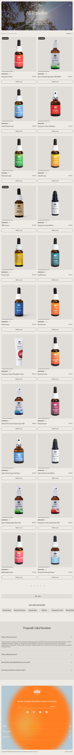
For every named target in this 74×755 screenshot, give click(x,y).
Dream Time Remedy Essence (46, 572)
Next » (44, 586)
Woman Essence (42, 424)
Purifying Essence (6, 176)
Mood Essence (5, 324)
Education (7, 731)
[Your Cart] (70, 5)
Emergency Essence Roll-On (45, 225)
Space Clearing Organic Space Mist (11, 523)
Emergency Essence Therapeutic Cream (12, 374)
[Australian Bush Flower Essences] (37, 5)
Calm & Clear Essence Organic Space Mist (13, 424)
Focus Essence (5, 275)
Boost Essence (42, 324)
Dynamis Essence (42, 374)
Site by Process (69, 751)
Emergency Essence (7, 77)
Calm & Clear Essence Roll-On (46, 473)
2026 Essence (5, 225)
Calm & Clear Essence (7, 126)
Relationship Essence (7, 572)
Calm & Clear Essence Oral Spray (10, 473)
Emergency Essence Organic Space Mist (49, 523)
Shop (5, 726)
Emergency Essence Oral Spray (46, 126)
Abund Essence (42, 176)
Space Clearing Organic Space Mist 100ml (49, 77)
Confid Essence (42, 275)
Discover (6, 736)
